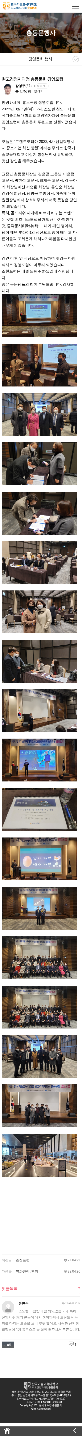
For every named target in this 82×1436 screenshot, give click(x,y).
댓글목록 (10, 1288)
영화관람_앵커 (27, 1271)
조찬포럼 (22, 1260)
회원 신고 (42, 85)
